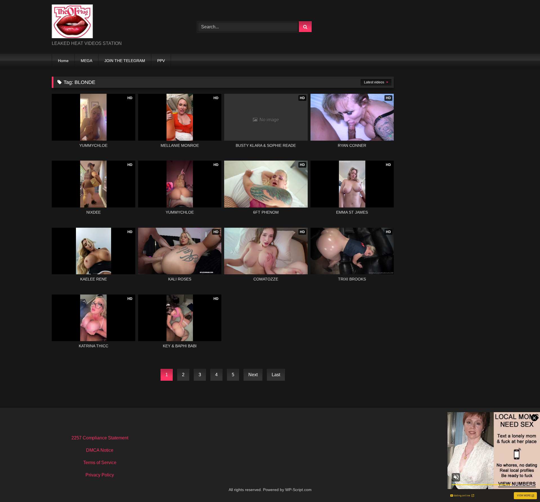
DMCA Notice (99, 450)
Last (276, 374)
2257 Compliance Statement (99, 437)
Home (63, 60)
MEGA (86, 60)
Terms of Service (99, 462)
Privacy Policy (100, 475)
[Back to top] (522, 485)
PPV (161, 60)
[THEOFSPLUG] (72, 22)
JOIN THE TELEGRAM (124, 60)
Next (253, 374)
